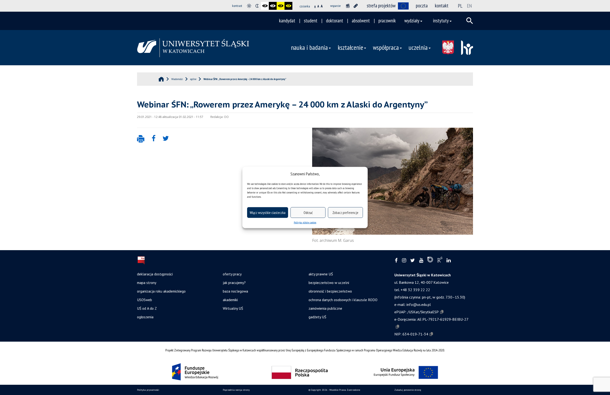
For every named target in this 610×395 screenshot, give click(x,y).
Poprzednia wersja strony (236, 389)
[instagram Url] (404, 260)
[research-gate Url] (439, 260)
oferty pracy (232, 274)
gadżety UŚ (317, 316)
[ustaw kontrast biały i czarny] (273, 6)
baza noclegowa (235, 291)
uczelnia (418, 47)
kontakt (441, 5)
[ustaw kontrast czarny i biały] (265, 6)
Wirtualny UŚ (233, 308)
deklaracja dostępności (155, 274)
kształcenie (350, 47)
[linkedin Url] (449, 260)
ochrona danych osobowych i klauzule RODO (343, 299)
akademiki (230, 299)
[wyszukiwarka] (469, 20)
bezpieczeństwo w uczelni (329, 282)
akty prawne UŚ (321, 274)
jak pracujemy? (234, 282)
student (310, 20)
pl (460, 5)
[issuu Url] (430, 260)
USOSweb (144, 299)
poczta (422, 5)
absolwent (361, 20)
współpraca (386, 47)
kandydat (287, 20)
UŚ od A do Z (147, 308)
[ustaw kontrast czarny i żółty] (281, 6)
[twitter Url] (412, 260)
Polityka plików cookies (305, 222)
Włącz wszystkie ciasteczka (267, 212)
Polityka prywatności (148, 389)
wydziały (411, 20)
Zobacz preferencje (345, 212)
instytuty (441, 20)
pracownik (387, 20)
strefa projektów (381, 5)
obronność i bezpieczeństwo (330, 291)
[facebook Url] (396, 260)
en (469, 5)
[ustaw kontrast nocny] (257, 6)
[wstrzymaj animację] (348, 6)
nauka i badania (309, 47)
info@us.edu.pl (419, 304)
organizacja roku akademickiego (161, 291)
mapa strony (146, 282)
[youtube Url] (421, 260)
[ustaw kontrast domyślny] (249, 6)
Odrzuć (308, 212)
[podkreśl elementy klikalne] (356, 6)
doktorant (334, 20)
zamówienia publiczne (325, 308)
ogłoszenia (145, 316)
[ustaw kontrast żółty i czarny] (288, 6)
